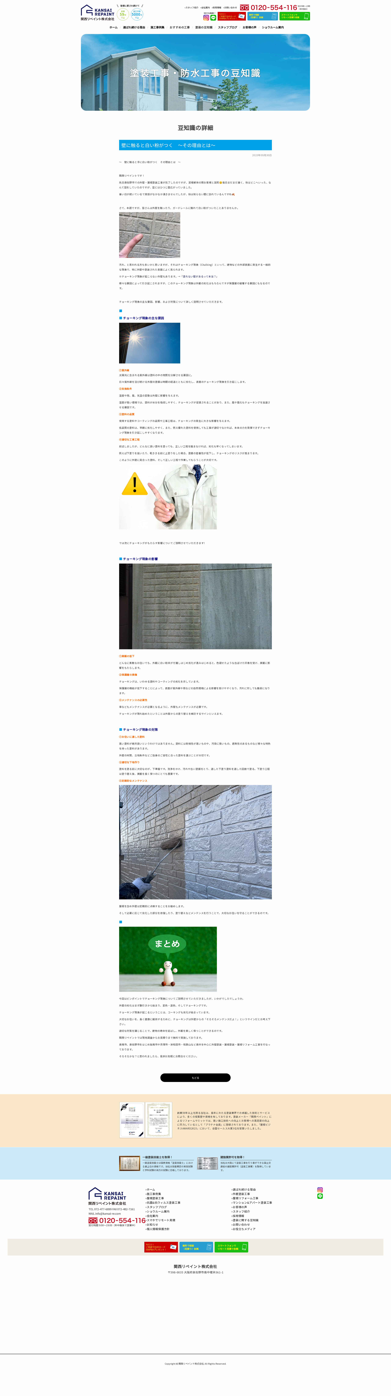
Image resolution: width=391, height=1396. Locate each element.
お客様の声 (249, 27)
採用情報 (217, 7)
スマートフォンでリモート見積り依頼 (290, 16)
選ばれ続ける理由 (134, 27)
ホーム (114, 27)
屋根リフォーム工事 (245, 1198)
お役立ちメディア (244, 1229)
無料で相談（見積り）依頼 (256, 16)
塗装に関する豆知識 (246, 1220)
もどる (195, 1078)
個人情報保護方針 (158, 1229)
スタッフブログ (227, 27)
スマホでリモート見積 (161, 1220)
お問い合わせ (230, 7)
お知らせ (152, 1224)
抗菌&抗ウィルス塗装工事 (163, 1202)
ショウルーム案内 (273, 27)
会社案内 (205, 7)
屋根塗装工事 (155, 1198)
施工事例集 (157, 27)
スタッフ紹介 (192, 7)
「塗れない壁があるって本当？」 (199, 276)
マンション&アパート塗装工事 (252, 1202)
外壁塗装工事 (241, 1194)
